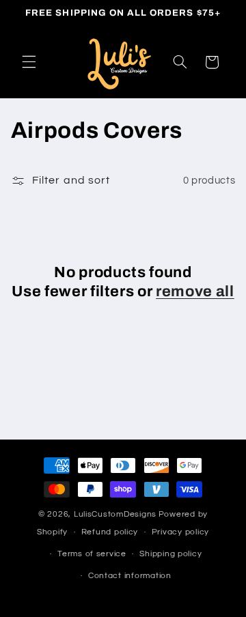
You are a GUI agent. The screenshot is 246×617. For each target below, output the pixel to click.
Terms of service (91, 554)
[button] (28, 62)
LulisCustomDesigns (115, 514)
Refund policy (110, 532)
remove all (195, 291)
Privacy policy (180, 532)
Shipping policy (170, 554)
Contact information (130, 575)
